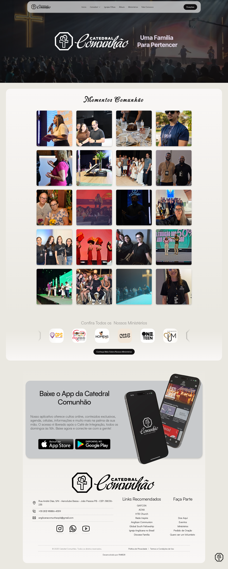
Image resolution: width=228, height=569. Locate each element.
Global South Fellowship (141, 526)
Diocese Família (141, 534)
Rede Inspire (141, 517)
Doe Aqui (183, 517)
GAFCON (141, 505)
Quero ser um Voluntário (183, 534)
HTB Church (141, 513)
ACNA (142, 509)
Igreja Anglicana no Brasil (141, 530)
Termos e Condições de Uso (162, 549)
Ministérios (183, 526)
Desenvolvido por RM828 (114, 555)
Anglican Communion (141, 522)
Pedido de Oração (183, 530)
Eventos (183, 522)
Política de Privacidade (137, 549)
